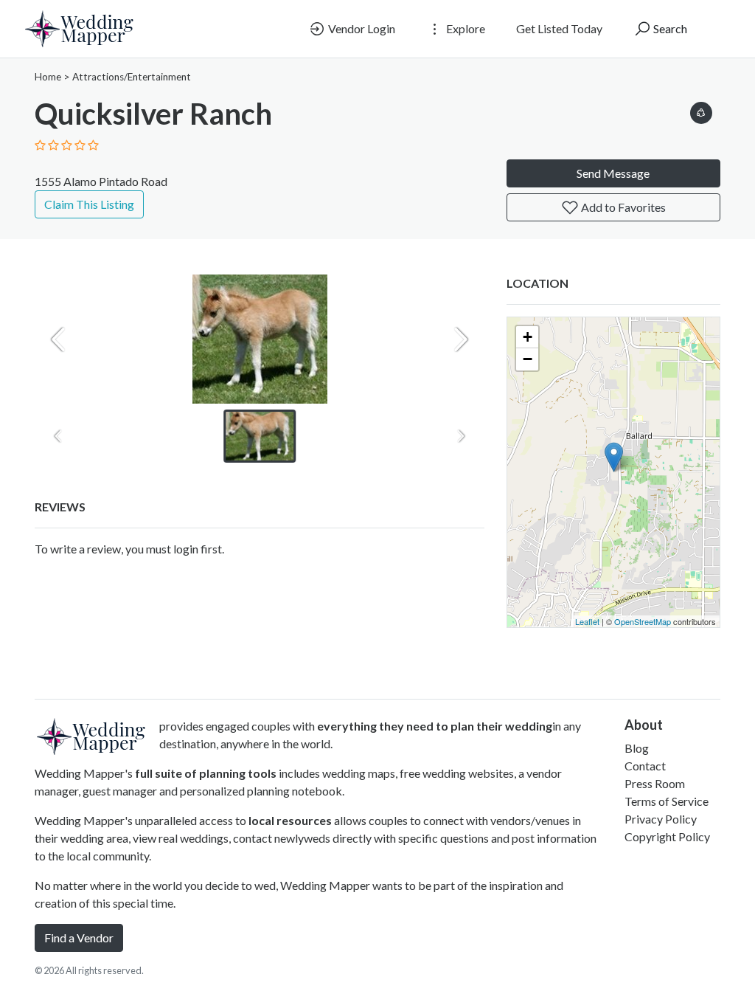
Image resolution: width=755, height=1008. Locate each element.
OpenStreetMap (642, 621)
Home (48, 77)
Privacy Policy (660, 819)
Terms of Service (666, 801)
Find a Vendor (79, 938)
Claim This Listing (89, 204)
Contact (645, 766)
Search (669, 28)
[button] (701, 110)
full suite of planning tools (205, 773)
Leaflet (587, 621)
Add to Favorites (622, 207)
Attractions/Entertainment (131, 77)
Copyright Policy (667, 836)
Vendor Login (360, 28)
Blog (636, 748)
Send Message (613, 173)
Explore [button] (464, 28)
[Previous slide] (58, 339)
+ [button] (527, 337)
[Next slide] (461, 339)
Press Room (654, 783)
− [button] (527, 359)
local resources (290, 820)
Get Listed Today (559, 28)
